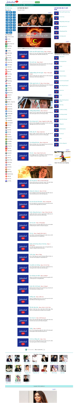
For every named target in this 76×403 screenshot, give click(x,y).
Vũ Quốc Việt (63, 362)
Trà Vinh (9, 76)
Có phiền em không (35, 265)
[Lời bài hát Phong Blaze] (23, 226)
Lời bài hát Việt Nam (18, 5)
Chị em (31, 153)
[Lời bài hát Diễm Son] (23, 300)
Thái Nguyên (10, 122)
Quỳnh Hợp (8, 382)
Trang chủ (9, 5)
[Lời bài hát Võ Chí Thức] (23, 268)
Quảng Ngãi (10, 113)
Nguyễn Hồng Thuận (10, 363)
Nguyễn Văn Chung (54, 362)
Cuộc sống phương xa (35, 212)
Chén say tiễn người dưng (37, 51)
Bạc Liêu (9, 55)
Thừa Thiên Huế (11, 43)
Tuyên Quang (10, 173)
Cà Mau (9, 50)
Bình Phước (10, 139)
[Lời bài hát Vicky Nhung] (23, 87)
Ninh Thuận (10, 104)
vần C (23, 10)
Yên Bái (9, 134)
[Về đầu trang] (75, 402)
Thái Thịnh (35, 362)
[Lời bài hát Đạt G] (23, 65)
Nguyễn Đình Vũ (9, 372)
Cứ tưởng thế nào (34, 142)
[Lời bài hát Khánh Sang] (23, 247)
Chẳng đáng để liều (35, 110)
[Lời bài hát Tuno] (23, 342)
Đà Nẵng (9, 85)
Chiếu (31, 328)
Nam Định (10, 136)
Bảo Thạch (17, 362)
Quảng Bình (10, 120)
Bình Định (9, 118)
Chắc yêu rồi (33, 131)
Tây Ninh (9, 129)
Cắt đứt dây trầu (34, 307)
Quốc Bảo (62, 372)
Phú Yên (9, 132)
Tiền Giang (10, 64)
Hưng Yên (10, 146)
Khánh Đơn (44, 362)
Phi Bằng (45, 372)
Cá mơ (31, 233)
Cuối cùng (32, 254)
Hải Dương (10, 111)
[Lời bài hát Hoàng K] (23, 55)
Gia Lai (9, 127)
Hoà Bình (9, 115)
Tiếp (36, 349)
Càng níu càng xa (34, 191)
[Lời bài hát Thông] (23, 258)
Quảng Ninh (10, 90)
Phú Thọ (9, 148)
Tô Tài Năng (18, 372)
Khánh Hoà (10, 62)
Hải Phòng (10, 80)
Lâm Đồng (10, 46)
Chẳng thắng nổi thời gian (36, 72)
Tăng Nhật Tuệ (36, 372)
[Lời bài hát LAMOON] (23, 332)
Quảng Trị (9, 94)
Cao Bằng (10, 141)
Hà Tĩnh (9, 97)
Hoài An (27, 382)
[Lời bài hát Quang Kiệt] (23, 205)
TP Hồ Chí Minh (11, 36)
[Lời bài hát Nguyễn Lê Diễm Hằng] (23, 125)
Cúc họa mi (33, 317)
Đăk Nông (10, 171)
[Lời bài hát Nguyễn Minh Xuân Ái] (23, 237)
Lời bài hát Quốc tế (29, 5)
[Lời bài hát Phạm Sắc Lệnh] (23, 215)
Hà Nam (9, 164)
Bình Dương (10, 92)
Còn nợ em (32, 222)
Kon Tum (9, 178)
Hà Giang (9, 143)
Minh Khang (54, 372)
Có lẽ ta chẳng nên (35, 339)
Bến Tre (9, 71)
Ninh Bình (9, 166)
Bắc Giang (10, 162)
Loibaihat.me (12, 1)
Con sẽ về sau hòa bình (36, 201)
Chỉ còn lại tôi (33, 180)
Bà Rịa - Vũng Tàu (11, 101)
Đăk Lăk (9, 176)
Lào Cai (9, 155)
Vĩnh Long (10, 87)
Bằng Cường (27, 362)
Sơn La (9, 169)
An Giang (9, 57)
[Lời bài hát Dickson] (23, 114)
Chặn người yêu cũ (35, 83)
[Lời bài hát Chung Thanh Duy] (23, 184)
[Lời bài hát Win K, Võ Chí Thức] (23, 311)
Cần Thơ (9, 48)
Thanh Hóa (10, 106)
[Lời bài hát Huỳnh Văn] (23, 146)
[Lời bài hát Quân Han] (23, 135)
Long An (9, 83)
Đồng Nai (9, 99)
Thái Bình (9, 78)
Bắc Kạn (9, 157)
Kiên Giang (10, 69)
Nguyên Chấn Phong (28, 373)
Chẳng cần (32, 296)
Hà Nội (9, 39)
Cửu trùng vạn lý (34, 121)
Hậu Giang (10, 53)
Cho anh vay (33, 62)
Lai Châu (9, 180)
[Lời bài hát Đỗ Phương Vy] (23, 321)
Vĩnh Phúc (10, 150)
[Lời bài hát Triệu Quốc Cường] (23, 76)
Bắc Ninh (9, 125)
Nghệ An (9, 41)
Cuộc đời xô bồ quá (35, 286)
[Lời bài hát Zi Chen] (23, 194)
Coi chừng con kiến (35, 275)
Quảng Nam (10, 108)
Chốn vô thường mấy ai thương (38, 243)
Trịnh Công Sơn (18, 382)
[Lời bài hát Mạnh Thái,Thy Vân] (23, 156)
